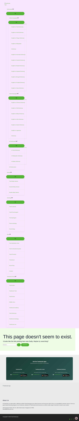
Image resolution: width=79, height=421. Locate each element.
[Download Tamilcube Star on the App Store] (15, 375)
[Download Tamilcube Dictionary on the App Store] (57, 375)
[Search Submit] (19, 344)
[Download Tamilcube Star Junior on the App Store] (36, 375)
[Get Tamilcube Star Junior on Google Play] (45, 375)
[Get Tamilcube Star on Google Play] (24, 375)
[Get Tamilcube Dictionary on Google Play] (66, 375)
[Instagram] (73, 419)
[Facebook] (71, 419)
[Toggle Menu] (15, 13)
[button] (13, 9)
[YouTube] (69, 419)
